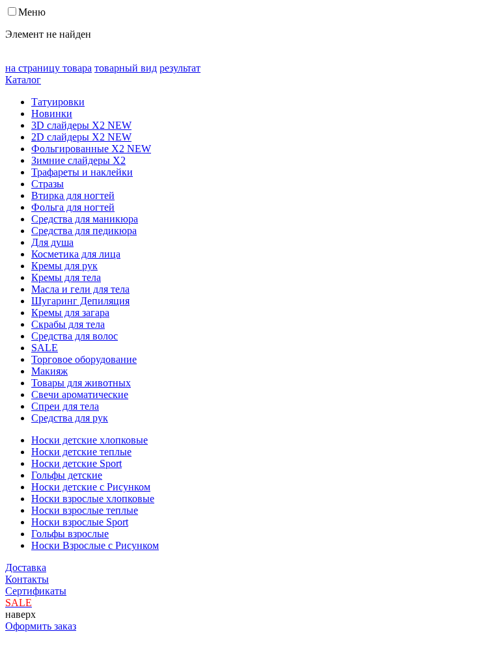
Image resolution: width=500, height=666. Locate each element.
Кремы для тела (66, 277)
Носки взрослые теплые (84, 510)
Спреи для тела (65, 406)
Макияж (49, 371)
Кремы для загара (70, 312)
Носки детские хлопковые (89, 440)
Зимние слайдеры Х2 (78, 160)
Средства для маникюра (84, 218)
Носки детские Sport (76, 463)
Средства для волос (74, 335)
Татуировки (58, 101)
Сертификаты (35, 590)
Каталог (23, 79)
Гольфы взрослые (70, 533)
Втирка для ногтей (73, 195)
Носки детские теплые (81, 451)
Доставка (25, 567)
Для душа (52, 242)
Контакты (27, 579)
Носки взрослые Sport (79, 521)
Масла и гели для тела (80, 289)
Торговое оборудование (84, 359)
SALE (44, 347)
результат (180, 67)
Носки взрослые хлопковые (92, 498)
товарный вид (125, 67)
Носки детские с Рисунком (90, 486)
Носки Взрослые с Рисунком (95, 545)
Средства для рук (69, 417)
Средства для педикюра (84, 230)
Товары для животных (81, 382)
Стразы (47, 183)
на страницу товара (48, 67)
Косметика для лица (75, 254)
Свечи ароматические (79, 394)
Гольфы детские (66, 475)
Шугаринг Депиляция (80, 300)
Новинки (51, 113)
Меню (32, 12)
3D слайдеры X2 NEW (81, 125)
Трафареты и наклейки (82, 172)
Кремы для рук (64, 265)
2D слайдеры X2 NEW (81, 136)
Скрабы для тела (68, 324)
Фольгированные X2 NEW (91, 148)
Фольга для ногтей (73, 207)
